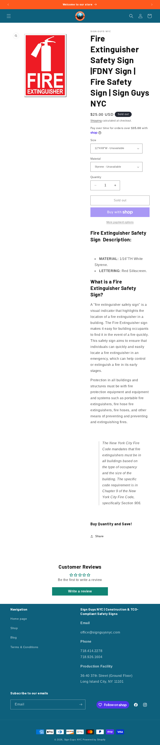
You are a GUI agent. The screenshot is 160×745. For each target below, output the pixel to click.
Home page (18, 618)
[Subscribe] (80, 704)
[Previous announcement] (8, 4)
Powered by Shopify (94, 739)
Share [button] (99, 536)
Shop (14, 628)
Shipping (96, 120)
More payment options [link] (120, 222)
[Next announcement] (151, 4)
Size (93, 140)
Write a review (80, 591)
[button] (8, 16)
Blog (13, 637)
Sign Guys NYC (73, 739)
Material (95, 158)
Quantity (95, 177)
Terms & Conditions (24, 647)
